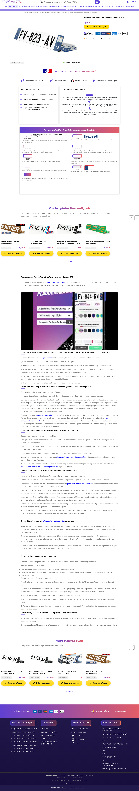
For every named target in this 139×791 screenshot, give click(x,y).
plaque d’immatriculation (54, 521)
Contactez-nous (108, 757)
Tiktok (77, 743)
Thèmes (117, 6)
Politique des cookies (111, 737)
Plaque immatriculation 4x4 (22, 748)
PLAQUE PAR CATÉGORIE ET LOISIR (24, 739)
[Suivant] (137, 218)
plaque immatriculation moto (79, 484)
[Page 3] (72, 691)
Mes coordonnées (49, 732)
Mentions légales (109, 747)
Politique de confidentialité (114, 734)
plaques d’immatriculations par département (39, 467)
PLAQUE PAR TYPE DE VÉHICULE (23, 735)
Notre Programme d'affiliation (49, 743)
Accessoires (130, 6)
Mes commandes (48, 735)
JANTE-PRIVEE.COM (78, 732)
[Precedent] (131, 218)
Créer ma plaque (15, 253)
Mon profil (46, 729)
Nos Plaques (13, 6)
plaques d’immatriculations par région (72, 457)
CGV (103, 741)
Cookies (104, 760)
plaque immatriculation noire (48, 415)
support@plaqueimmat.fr (69, 783)
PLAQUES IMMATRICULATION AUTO (23, 729)
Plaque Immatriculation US (22, 752)
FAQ (103, 750)
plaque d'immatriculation (54, 283)
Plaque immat (46, 358)
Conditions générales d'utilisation (111, 730)
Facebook (79, 736)
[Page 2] (71, 261)
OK (97, 2)
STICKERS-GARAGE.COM (80, 729)
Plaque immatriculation (50, 6)
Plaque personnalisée (30, 6)
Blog (103, 754)
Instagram (79, 739)
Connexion (45, 739)
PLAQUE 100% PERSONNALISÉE (22, 732)
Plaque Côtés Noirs (86, 6)
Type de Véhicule (103, 6)
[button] (69, 321)
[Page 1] (68, 261)
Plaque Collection (68, 6)
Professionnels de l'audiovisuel (109, 764)
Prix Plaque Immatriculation (114, 769)
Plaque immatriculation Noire (23, 745)
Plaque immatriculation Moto (23, 742)
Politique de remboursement (114, 744)
